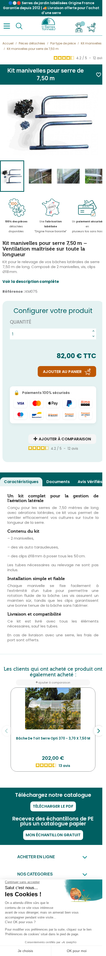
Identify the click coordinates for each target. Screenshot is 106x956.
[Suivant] (98, 730)
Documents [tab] (58, 482)
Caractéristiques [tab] (21, 482)
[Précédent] (7, 730)
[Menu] (6, 26)
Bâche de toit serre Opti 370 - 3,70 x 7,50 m (53, 738)
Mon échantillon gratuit (53, 835)
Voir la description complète (30, 281)
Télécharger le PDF (53, 806)
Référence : (13, 291)
